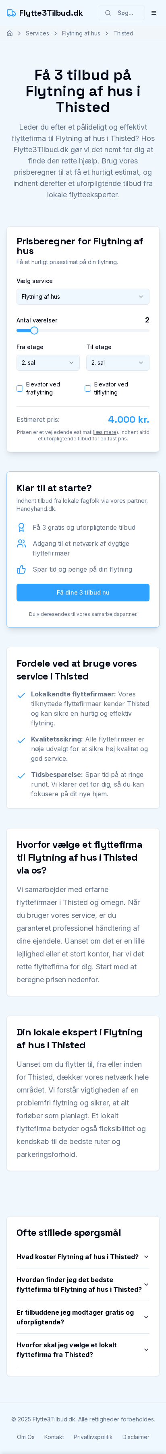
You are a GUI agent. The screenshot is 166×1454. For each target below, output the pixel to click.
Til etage (99, 346)
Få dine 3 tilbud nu (83, 592)
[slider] (34, 330)
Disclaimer (135, 1436)
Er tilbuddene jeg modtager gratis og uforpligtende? (75, 1317)
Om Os (26, 1436)
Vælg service (35, 280)
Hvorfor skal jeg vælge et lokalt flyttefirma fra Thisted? (67, 1350)
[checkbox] (20, 388)
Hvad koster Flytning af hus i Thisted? (78, 1257)
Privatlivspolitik (93, 1436)
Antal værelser (37, 320)
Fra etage (30, 346)
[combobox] (83, 297)
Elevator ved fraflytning (43, 388)
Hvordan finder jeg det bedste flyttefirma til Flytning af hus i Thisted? (79, 1284)
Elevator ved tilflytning (111, 388)
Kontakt (54, 1436)
